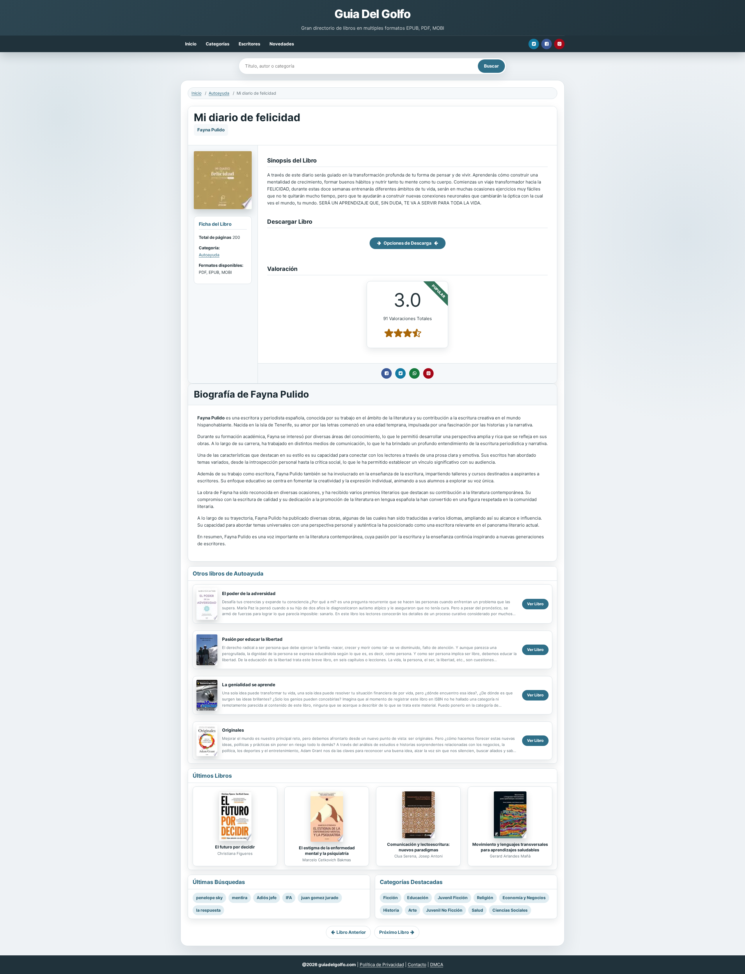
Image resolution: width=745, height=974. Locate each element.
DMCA (436, 964)
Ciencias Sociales (510, 910)
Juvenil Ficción (453, 897)
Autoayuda (219, 93)
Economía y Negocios (524, 897)
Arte (412, 910)
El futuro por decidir (235, 846)
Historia (391, 910)
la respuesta (208, 910)
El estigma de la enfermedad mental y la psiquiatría (327, 850)
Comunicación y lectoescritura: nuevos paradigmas (418, 847)
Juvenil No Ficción (444, 910)
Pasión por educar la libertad (252, 639)
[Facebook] (546, 44)
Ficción (390, 897)
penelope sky (209, 897)
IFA (289, 897)
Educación (417, 897)
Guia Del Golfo (372, 14)
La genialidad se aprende (248, 684)
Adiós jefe (266, 897)
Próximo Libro (394, 932)
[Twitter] (533, 44)
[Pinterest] (559, 44)
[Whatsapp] (414, 373)
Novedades (281, 44)
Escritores (249, 44)
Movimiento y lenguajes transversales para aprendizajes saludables (510, 847)
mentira (239, 897)
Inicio (190, 44)
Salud (477, 910)
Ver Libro (535, 603)
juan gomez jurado (319, 897)
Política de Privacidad (382, 964)
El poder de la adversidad (249, 593)
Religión (485, 897)
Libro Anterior (351, 932)
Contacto (417, 964)
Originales (233, 730)
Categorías (217, 44)
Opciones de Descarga (408, 243)
